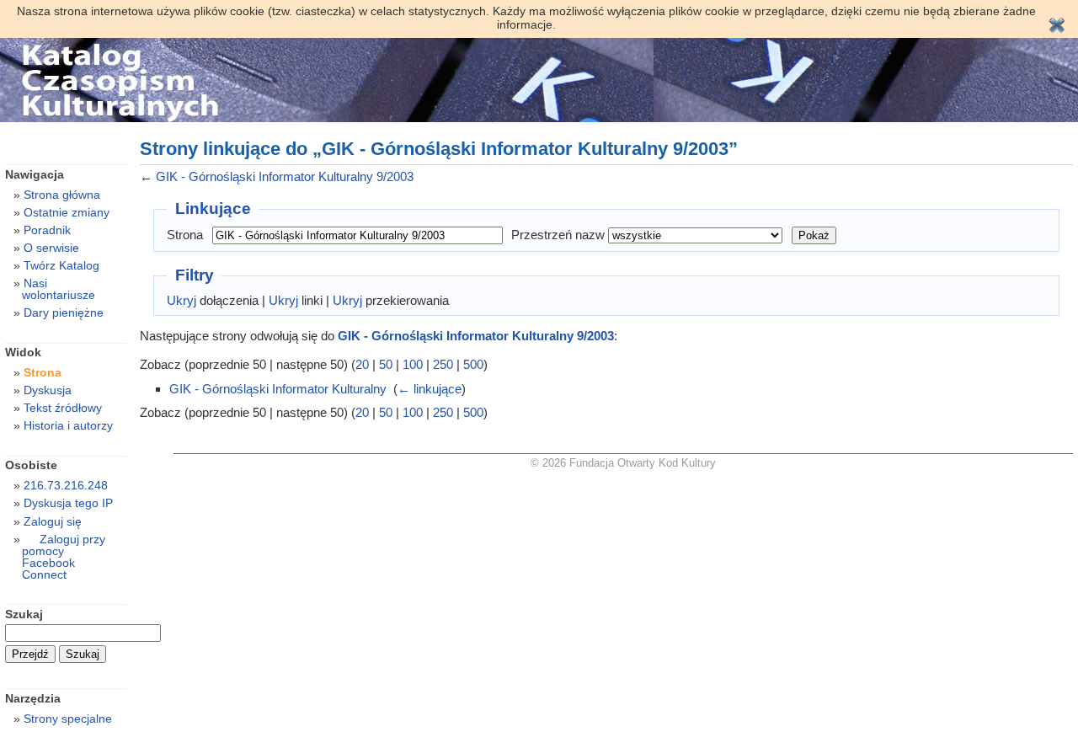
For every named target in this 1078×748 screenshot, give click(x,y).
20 (362, 364)
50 (385, 364)
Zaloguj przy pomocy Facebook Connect (63, 556)
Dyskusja (48, 390)
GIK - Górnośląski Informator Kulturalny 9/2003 (285, 176)
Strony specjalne (68, 718)
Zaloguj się (53, 521)
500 (473, 364)
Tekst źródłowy (63, 407)
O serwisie (51, 247)
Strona (185, 234)
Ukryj (181, 300)
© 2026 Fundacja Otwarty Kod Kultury (623, 463)
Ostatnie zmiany (66, 212)
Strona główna (62, 194)
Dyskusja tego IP (68, 503)
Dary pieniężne (64, 312)
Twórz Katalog (61, 265)
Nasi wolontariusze (58, 289)
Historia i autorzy (68, 425)
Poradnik (47, 230)
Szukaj (24, 614)
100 (413, 364)
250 (443, 364)
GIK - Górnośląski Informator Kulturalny (278, 389)
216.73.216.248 (66, 485)
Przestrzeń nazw (558, 234)
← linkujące (430, 389)
